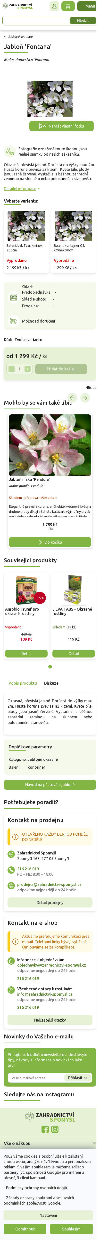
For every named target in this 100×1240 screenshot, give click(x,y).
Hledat (83, 20)
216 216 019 (28, 869)
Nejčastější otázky (50, 1020)
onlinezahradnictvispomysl (45, 1129)
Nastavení (48, 1215)
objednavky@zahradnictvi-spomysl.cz (51, 965)
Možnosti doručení (38, 321)
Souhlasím (71, 1229)
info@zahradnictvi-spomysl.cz (45, 994)
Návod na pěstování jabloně (50, 784)
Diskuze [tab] (51, 683)
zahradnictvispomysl (54, 1129)
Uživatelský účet (54, 6)
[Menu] (87, 6)
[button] (50, 525)
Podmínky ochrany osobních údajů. (37, 1188)
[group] (50, 481)
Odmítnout (25, 1229)
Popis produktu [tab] (23, 683)
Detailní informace (20, 188)
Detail (26, 653)
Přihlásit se (77, 1078)
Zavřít (14, 387)
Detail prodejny (50, 902)
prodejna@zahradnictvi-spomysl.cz (49, 884)
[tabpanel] (26, 615)
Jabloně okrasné (43, 759)
